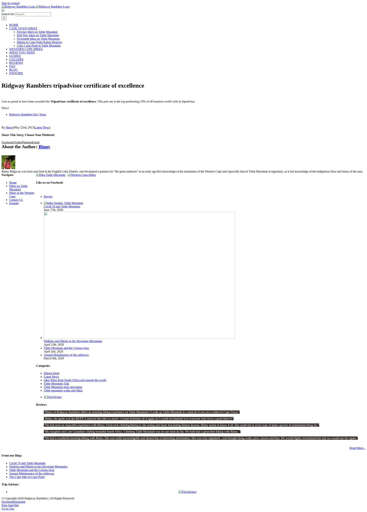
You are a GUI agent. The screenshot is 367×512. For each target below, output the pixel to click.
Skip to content (11, 3)
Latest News (42, 127)
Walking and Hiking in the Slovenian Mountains (73, 341)
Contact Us (16, 199)
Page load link (10, 505)
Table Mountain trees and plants (63, 387)
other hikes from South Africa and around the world (75, 380)
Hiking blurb (51, 373)
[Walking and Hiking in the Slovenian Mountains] (139, 337)
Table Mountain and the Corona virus (66, 348)
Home (13, 182)
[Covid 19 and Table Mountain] (63, 203)
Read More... (357, 448)
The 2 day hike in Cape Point (27, 477)
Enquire (14, 203)
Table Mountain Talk (56, 383)
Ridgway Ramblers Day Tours (27, 114)
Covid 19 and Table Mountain (62, 206)
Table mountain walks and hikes (63, 390)
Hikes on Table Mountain (18, 187)
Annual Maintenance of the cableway (66, 355)
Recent (48, 196)
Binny (9, 127)
